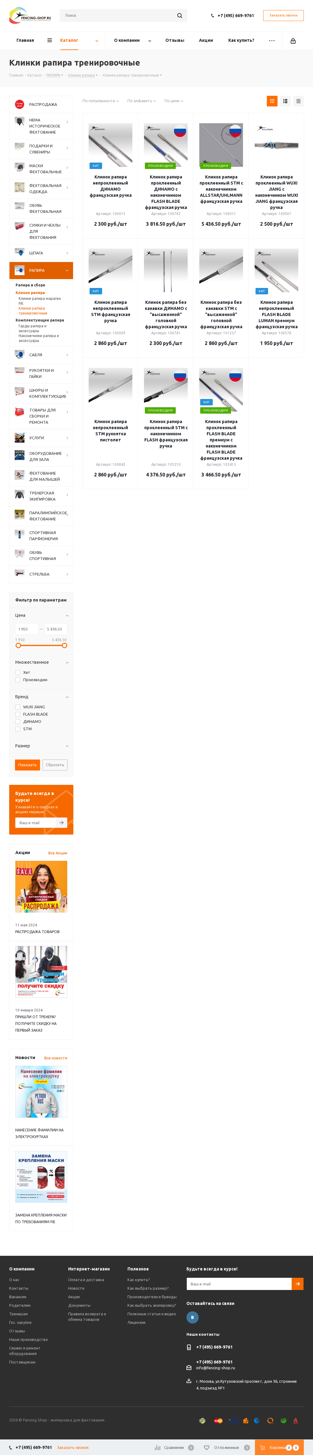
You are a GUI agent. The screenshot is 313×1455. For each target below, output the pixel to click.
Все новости (55, 1058)
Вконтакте (192, 1317)
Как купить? (138, 1279)
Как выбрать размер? (148, 1288)
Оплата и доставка (86, 1279)
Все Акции (57, 853)
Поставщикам (22, 1362)
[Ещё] (272, 41)
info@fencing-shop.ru (215, 1368)
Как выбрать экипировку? (151, 1305)
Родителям (20, 1305)
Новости (76, 1288)
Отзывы (17, 1331)
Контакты (18, 1288)
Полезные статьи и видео (151, 1314)
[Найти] (179, 15)
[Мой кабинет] (293, 40)
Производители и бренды (152, 1297)
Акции (74, 1297)
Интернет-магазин (89, 1268)
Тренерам (18, 1314)
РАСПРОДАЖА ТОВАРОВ (37, 932)
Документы (79, 1305)
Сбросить (55, 765)
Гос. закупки (20, 1322)
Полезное (138, 1268)
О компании (22, 1268)
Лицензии (136, 1322)
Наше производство (28, 1339)
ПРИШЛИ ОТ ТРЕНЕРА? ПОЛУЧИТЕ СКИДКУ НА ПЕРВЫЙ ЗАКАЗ (36, 1023)
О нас (14, 1279)
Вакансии (17, 1297)
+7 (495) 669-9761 (236, 15)
